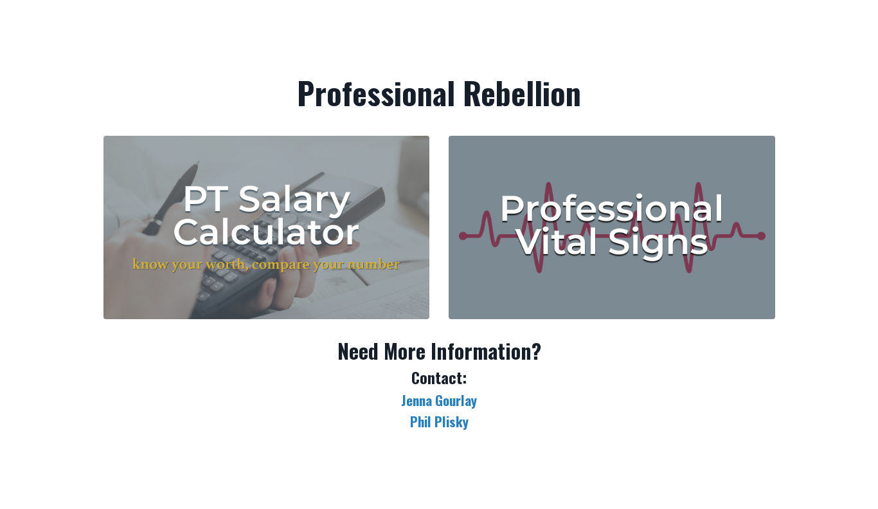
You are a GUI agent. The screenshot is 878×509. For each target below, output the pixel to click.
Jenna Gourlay (439, 400)
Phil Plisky (439, 421)
